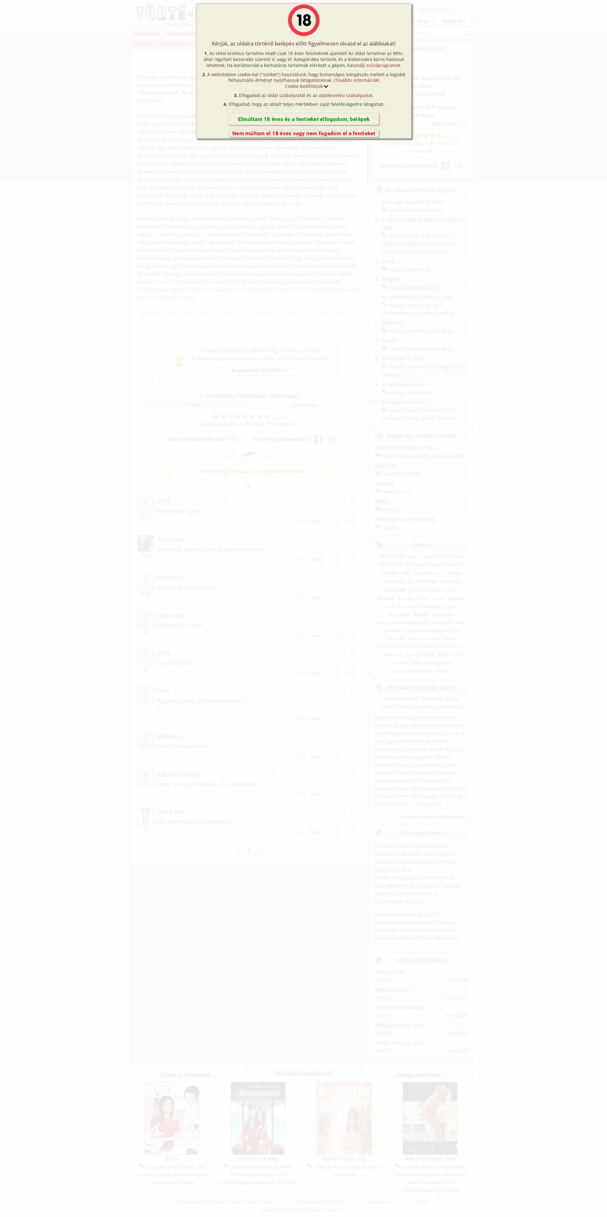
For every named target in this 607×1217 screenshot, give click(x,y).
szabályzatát (292, 95)
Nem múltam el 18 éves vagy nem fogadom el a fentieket (304, 133)
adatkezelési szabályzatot (345, 95)
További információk (356, 80)
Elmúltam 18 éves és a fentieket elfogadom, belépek (304, 119)
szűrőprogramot (383, 65)
